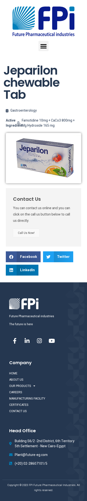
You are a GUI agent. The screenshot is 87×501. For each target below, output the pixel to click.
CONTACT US (18, 411)
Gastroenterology (23, 110)
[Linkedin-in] (27, 340)
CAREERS (15, 392)
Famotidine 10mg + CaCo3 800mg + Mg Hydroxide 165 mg (48, 123)
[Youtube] (51, 340)
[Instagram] (39, 340)
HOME (13, 373)
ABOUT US (16, 380)
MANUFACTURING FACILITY (27, 398)
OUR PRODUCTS (20, 386)
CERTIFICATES (18, 405)
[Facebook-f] (14, 340)
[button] (43, 46)
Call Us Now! (26, 233)
